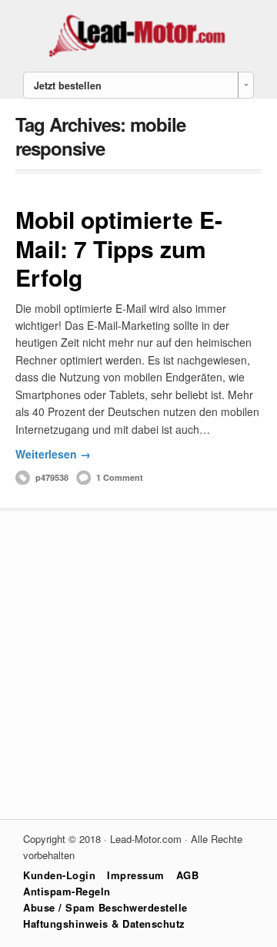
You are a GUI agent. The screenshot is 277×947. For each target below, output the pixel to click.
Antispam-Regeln (67, 891)
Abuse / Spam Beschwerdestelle (105, 907)
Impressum (136, 875)
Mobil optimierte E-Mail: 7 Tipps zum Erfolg (118, 248)
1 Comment (119, 477)
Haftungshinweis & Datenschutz (104, 923)
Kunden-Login (59, 875)
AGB (187, 875)
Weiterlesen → (53, 454)
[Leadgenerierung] (138, 55)
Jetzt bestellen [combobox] (68, 85)
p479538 (51, 477)
